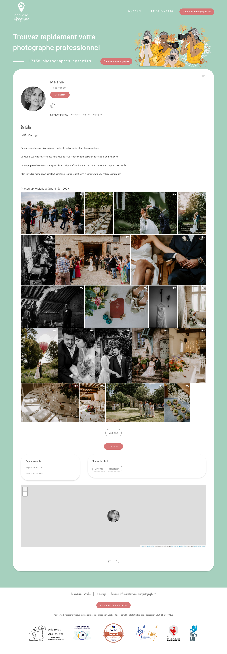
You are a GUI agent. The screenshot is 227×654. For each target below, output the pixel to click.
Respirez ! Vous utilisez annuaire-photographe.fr (133, 594)
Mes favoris (163, 11)
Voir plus (113, 433)
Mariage (33, 135)
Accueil (136, 11)
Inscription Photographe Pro (197, 11)
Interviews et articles (81, 594)
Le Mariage (101, 594)
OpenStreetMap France (199, 546)
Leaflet (142, 546)
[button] (113, 516)
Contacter (60, 94)
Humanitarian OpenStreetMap (179, 546)
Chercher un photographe (116, 61)
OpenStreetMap (150, 546)
